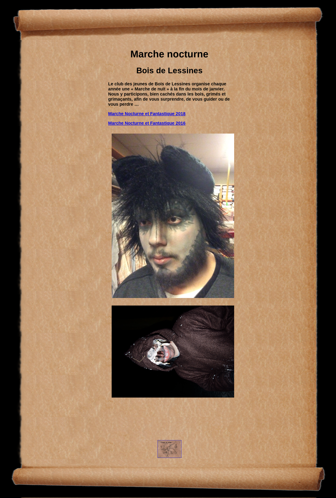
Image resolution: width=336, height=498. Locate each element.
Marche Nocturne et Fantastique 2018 (147, 113)
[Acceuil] (169, 460)
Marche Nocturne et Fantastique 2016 (147, 123)
